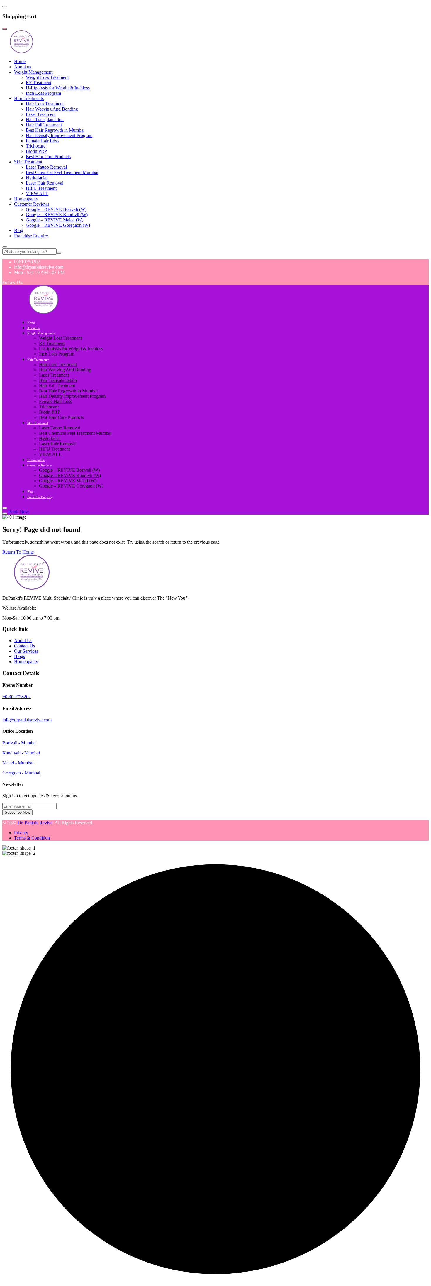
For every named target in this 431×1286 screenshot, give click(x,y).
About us (22, 66)
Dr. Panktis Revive (35, 822)
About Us (23, 640)
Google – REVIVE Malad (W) (54, 219)
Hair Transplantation (45, 119)
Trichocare (35, 145)
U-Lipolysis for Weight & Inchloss (58, 87)
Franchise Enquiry (31, 235)
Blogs (19, 656)
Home (20, 61)
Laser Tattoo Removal (46, 167)
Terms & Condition (32, 837)
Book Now (18, 511)
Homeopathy (26, 198)
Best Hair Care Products (48, 156)
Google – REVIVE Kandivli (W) (57, 214)
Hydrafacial (36, 177)
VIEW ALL (37, 193)
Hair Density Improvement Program (59, 135)
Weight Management (33, 72)
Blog (18, 230)
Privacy (21, 832)
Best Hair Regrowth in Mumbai (55, 130)
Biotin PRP (36, 151)
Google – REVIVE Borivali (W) (56, 209)
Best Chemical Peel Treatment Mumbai (62, 172)
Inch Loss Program (43, 93)
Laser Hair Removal (44, 182)
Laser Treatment (41, 114)
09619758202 (27, 261)
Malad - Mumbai (17, 762)
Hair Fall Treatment (44, 124)
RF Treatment (38, 82)
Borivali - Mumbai (19, 742)
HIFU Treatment (41, 188)
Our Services (26, 651)
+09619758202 (16, 696)
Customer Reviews (31, 204)
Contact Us (24, 645)
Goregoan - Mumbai (21, 772)
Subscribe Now (17, 812)
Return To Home (18, 551)
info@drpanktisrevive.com (38, 267)
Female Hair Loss (42, 140)
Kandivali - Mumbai (21, 752)
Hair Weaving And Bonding (52, 108)
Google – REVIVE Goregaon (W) (58, 225)
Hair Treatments (29, 98)
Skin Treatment (28, 161)
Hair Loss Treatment (45, 103)
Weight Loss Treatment (47, 77)
